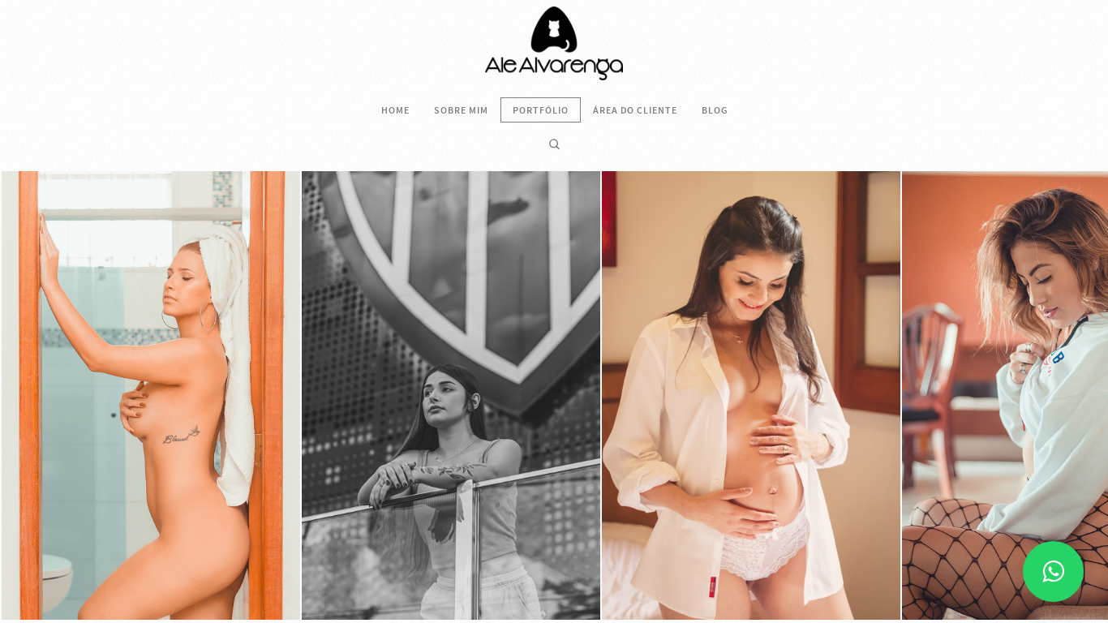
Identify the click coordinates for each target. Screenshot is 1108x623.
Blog (715, 110)
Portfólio (541, 110)
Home (395, 110)
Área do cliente (635, 110)
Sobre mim (461, 110)
